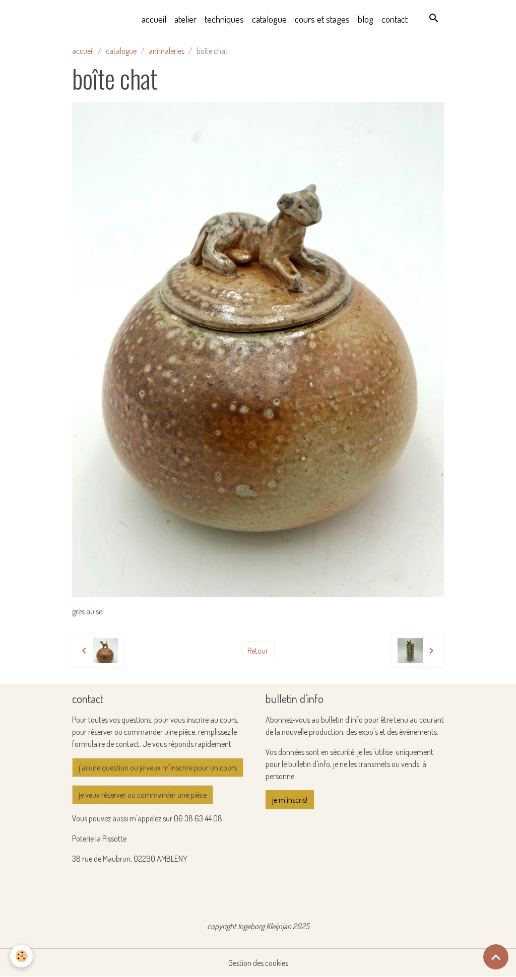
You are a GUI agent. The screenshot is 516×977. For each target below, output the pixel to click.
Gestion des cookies (258, 963)
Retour (257, 651)
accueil (154, 19)
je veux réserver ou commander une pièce (143, 795)
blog (365, 19)
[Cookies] (21, 956)
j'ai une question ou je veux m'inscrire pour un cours (158, 767)
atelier (185, 19)
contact (394, 19)
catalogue (269, 19)
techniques (224, 19)
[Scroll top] (495, 956)
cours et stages (322, 19)
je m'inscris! (289, 800)
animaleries (166, 51)
